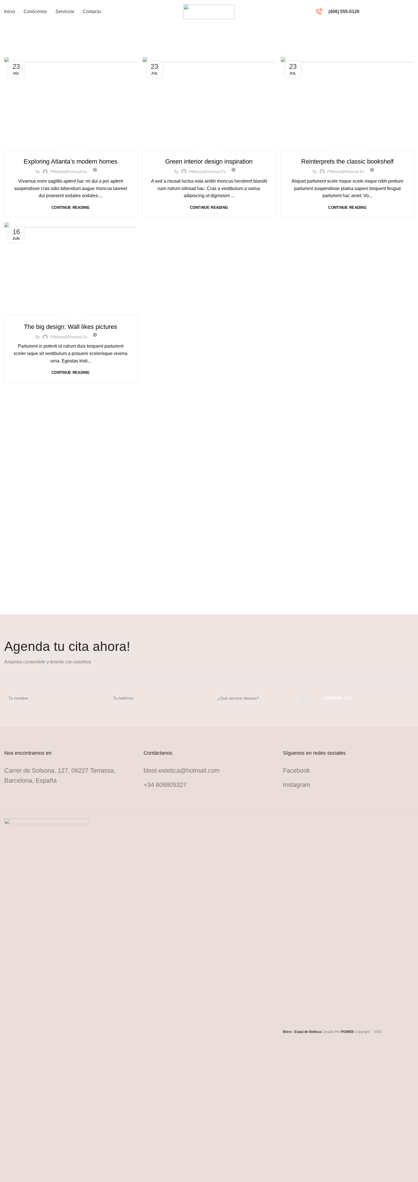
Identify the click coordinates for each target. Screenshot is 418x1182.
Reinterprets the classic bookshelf (347, 161)
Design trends (347, 150)
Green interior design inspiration (209, 161)
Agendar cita (393, 11)
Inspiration (209, 150)
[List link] (209, 770)
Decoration (70, 150)
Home (9, 53)
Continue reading (70, 207)
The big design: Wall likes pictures (70, 326)
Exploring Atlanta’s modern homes (70, 161)
